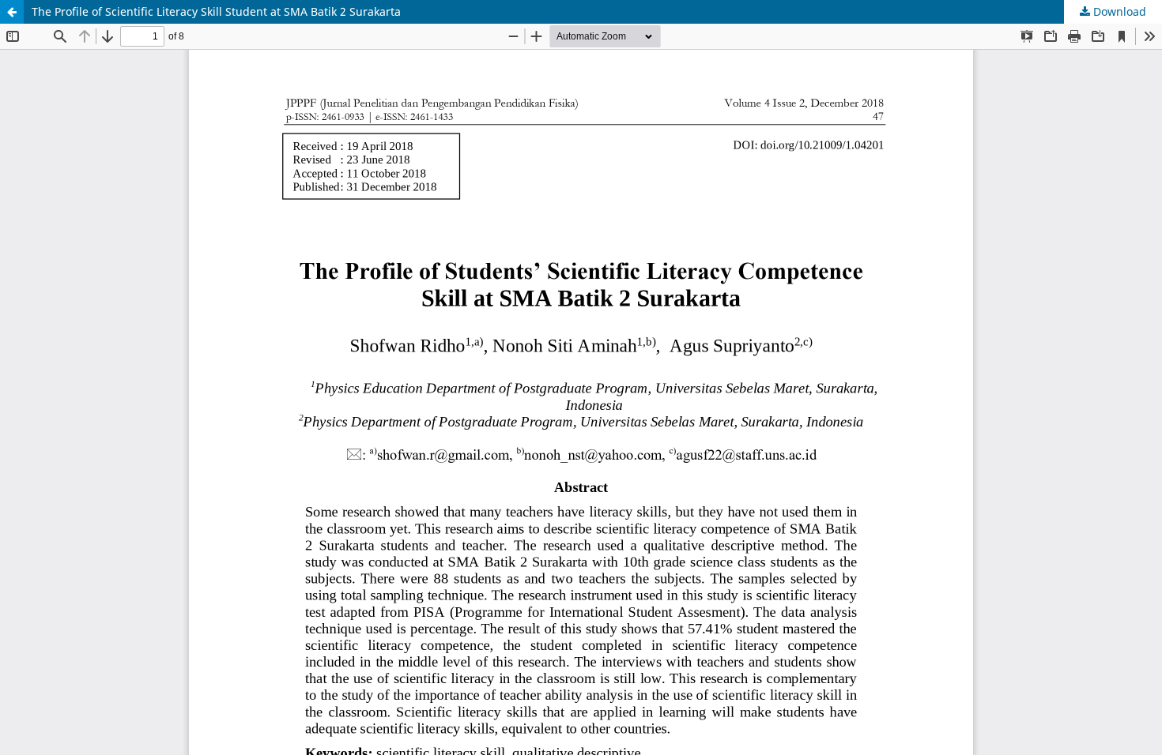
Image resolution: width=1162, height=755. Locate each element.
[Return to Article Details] (12, 12)
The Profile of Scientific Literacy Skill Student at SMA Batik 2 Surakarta (216, 11)
